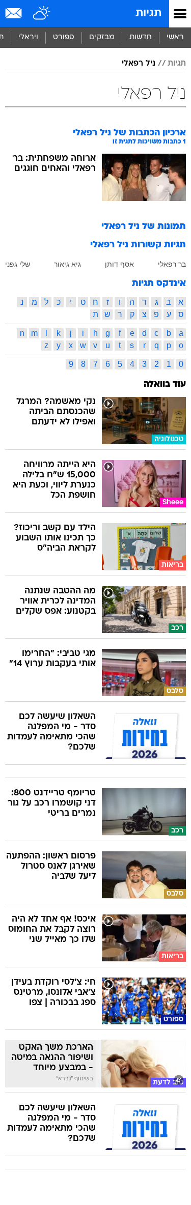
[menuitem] (140, 37)
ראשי (175, 37)
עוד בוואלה (165, 384)
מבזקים (102, 37)
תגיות (148, 13)
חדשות (140, 37)
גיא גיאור (67, 264)
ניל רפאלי (138, 64)
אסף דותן (119, 264)
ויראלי (28, 37)
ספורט (63, 37)
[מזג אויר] (42, 13)
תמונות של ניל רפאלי (143, 226)
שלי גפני (17, 264)
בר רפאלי (172, 264)
